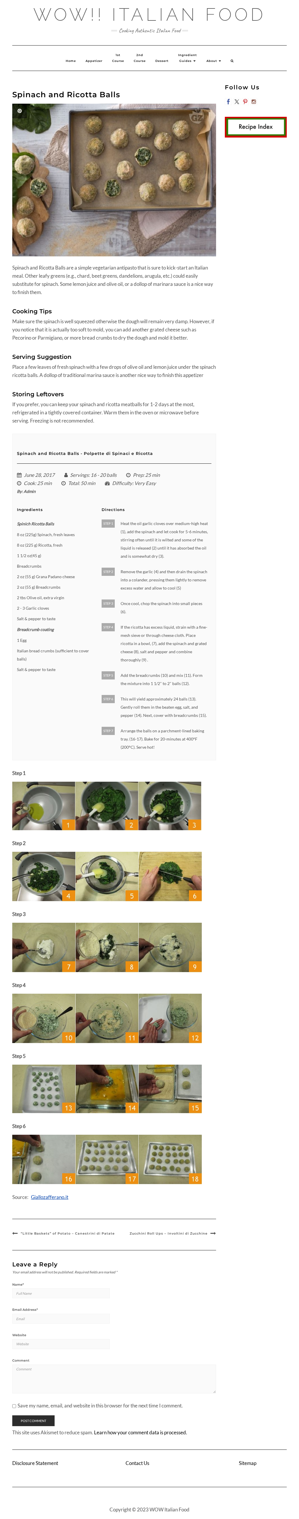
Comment (20, 1360)
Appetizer (94, 61)
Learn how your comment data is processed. (140, 1432)
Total (73, 483)
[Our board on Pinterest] (245, 101)
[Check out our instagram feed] (253, 101)
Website (19, 1335)
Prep (138, 475)
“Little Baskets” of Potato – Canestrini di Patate (68, 1233)
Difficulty (122, 483)
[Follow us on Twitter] (236, 101)
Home (71, 61)
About (212, 61)
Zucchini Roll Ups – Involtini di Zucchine (169, 1233)
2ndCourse (140, 58)
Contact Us (137, 1463)
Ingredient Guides (187, 58)
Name (18, 1284)
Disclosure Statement (35, 1463)
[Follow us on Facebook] (228, 101)
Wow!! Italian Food (149, 14)
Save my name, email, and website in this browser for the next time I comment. (100, 1405)
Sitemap (247, 1463)
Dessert (161, 61)
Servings (79, 475)
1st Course (118, 58)
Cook (29, 483)
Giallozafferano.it (49, 1197)
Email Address (25, 1310)
